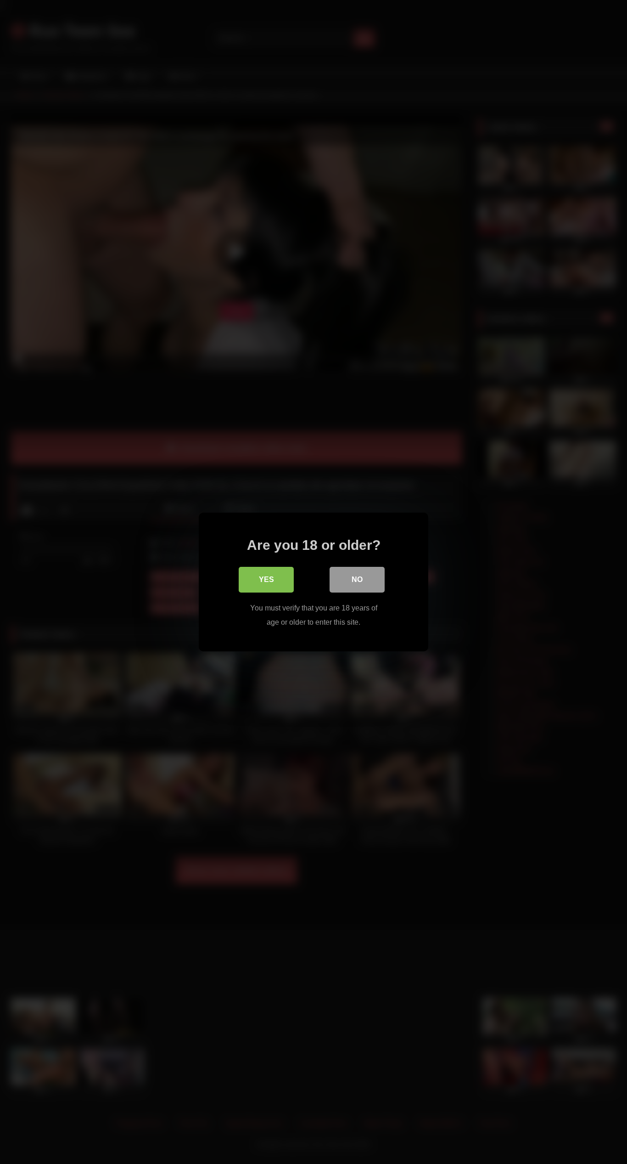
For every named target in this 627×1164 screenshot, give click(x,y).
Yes (266, 579)
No (357, 579)
